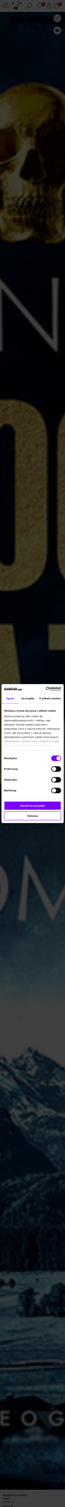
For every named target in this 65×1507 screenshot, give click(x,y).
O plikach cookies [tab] (50, 698)
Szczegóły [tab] (27, 698)
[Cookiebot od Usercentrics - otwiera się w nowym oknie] (46, 689)
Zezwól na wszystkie (32, 805)
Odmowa (32, 815)
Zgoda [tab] (10, 698)
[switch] (56, 769)
